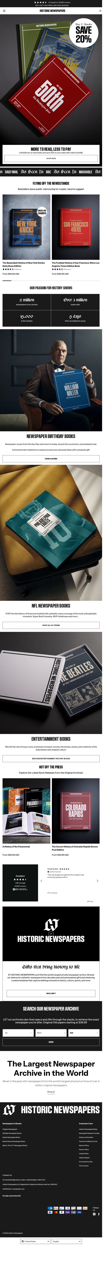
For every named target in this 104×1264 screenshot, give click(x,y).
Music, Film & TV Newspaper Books (15, 1145)
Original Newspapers (10, 1129)
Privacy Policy (84, 1149)
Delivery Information (86, 1137)
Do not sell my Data (85, 1162)
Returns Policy (84, 1145)
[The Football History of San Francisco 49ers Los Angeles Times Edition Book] (76, 227)
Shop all (51, 1091)
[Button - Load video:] (51, 934)
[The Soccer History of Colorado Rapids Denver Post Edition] (76, 811)
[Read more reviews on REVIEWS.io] (20, 889)
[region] (69, 881)
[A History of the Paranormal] (26, 811)
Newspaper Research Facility (89, 1133)
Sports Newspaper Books (11, 1137)
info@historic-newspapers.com (13, 1189)
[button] (4, 10)
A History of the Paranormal (16, 846)
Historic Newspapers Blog (88, 1129)
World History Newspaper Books (14, 1141)
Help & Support (84, 1157)
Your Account (83, 1166)
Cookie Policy (84, 1153)
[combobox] (35, 1241)
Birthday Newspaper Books (12, 1133)
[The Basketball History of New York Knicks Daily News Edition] (26, 227)
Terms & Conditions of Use (88, 1141)
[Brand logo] (51, 1110)
